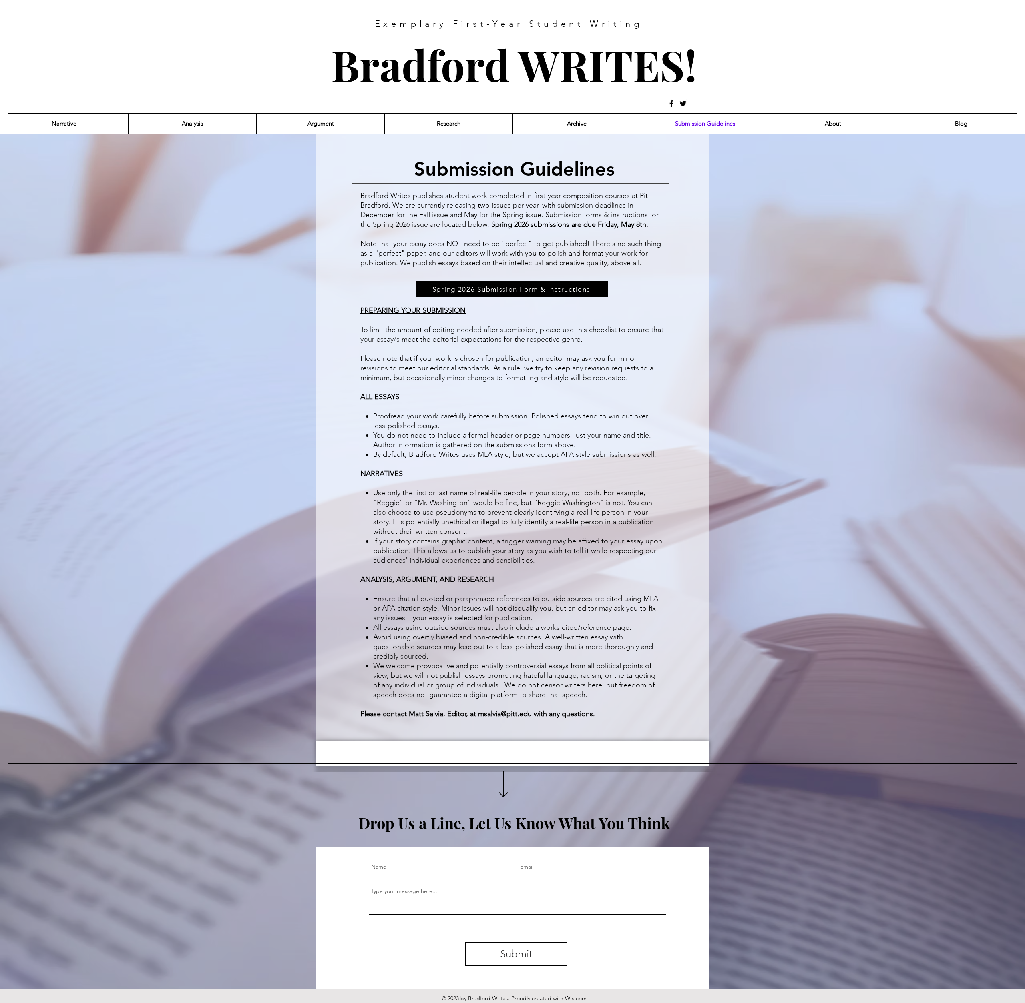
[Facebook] (671, 103)
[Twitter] (683, 103)
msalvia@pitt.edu (505, 713)
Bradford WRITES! (514, 64)
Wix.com (576, 998)
